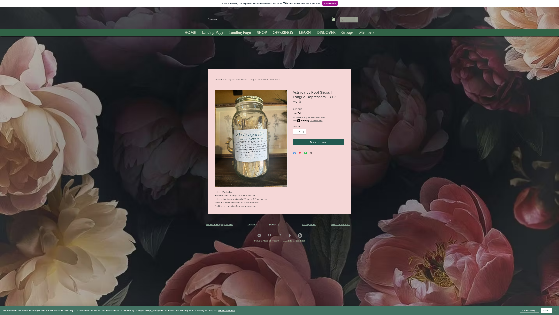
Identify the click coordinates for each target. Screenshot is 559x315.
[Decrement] (295, 131)
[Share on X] (311, 153)
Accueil (218, 79)
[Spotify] (259, 235)
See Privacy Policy (226, 310)
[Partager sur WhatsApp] (305, 153)
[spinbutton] (299, 131)
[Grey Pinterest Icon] (269, 235)
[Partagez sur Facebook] (294, 153)
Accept (546, 310)
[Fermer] (555, 310)
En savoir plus (316, 120)
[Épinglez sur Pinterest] (300, 153)
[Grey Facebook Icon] (290, 235)
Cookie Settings (529, 310)
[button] (333, 19)
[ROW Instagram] (279, 235)
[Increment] (304, 131)
